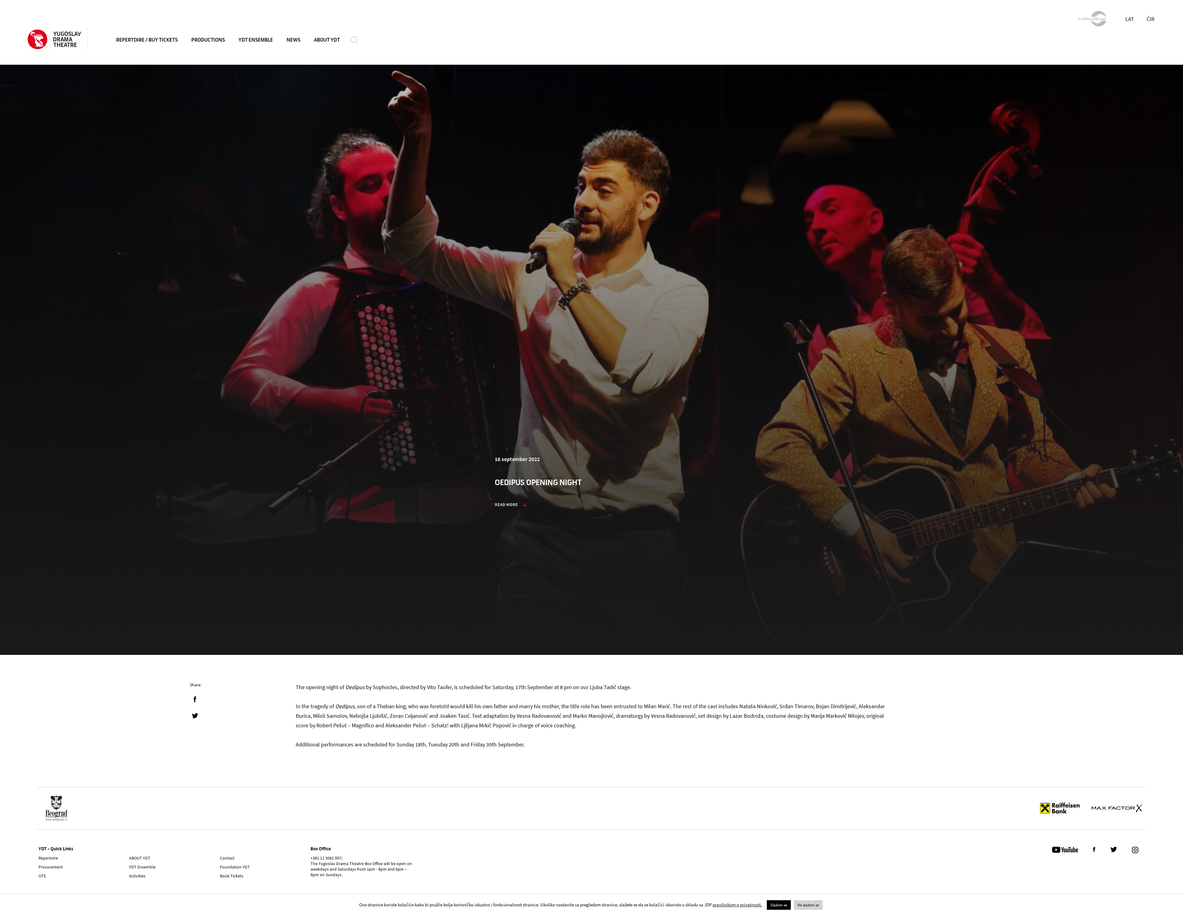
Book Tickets (231, 876)
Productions (208, 40)
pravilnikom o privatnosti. (737, 904)
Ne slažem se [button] (808, 905)
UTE (42, 876)
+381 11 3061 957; (326, 858)
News (293, 40)
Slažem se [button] (778, 905)
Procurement (51, 867)
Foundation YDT (235, 867)
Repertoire (48, 858)
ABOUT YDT (327, 40)
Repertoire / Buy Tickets (147, 40)
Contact (227, 858)
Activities (137, 876)
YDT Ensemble (255, 40)
